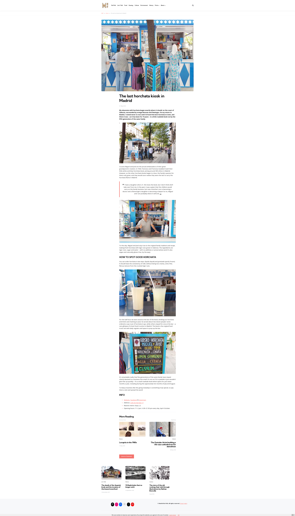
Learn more (172, 515)
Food (125, 5)
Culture (137, 5)
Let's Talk (103, 481)
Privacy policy (183, 503)
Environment (144, 5)
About (162, 5)
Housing (131, 5)
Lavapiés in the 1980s (128, 442)
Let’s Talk (120, 5)
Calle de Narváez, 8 (136, 403)
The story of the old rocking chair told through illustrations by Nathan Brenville (159, 488)
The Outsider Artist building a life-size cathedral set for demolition (163, 444)
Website (127, 400)
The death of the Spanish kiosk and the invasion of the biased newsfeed (111, 487)
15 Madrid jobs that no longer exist (133, 486)
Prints (156, 5)
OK (178, 515)
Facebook (133, 400)
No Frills (113, 5)
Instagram (142, 400)
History (151, 5)
